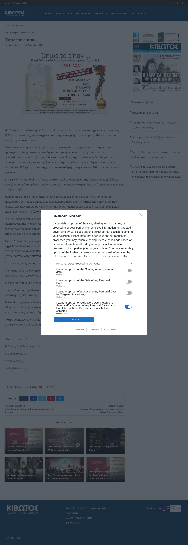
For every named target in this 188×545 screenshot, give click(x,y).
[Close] (141, 215)
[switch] (128, 270)
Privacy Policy (110, 329)
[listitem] (94, 263)
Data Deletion (78, 329)
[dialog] (94, 272)
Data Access (94, 329)
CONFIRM (74, 320)
